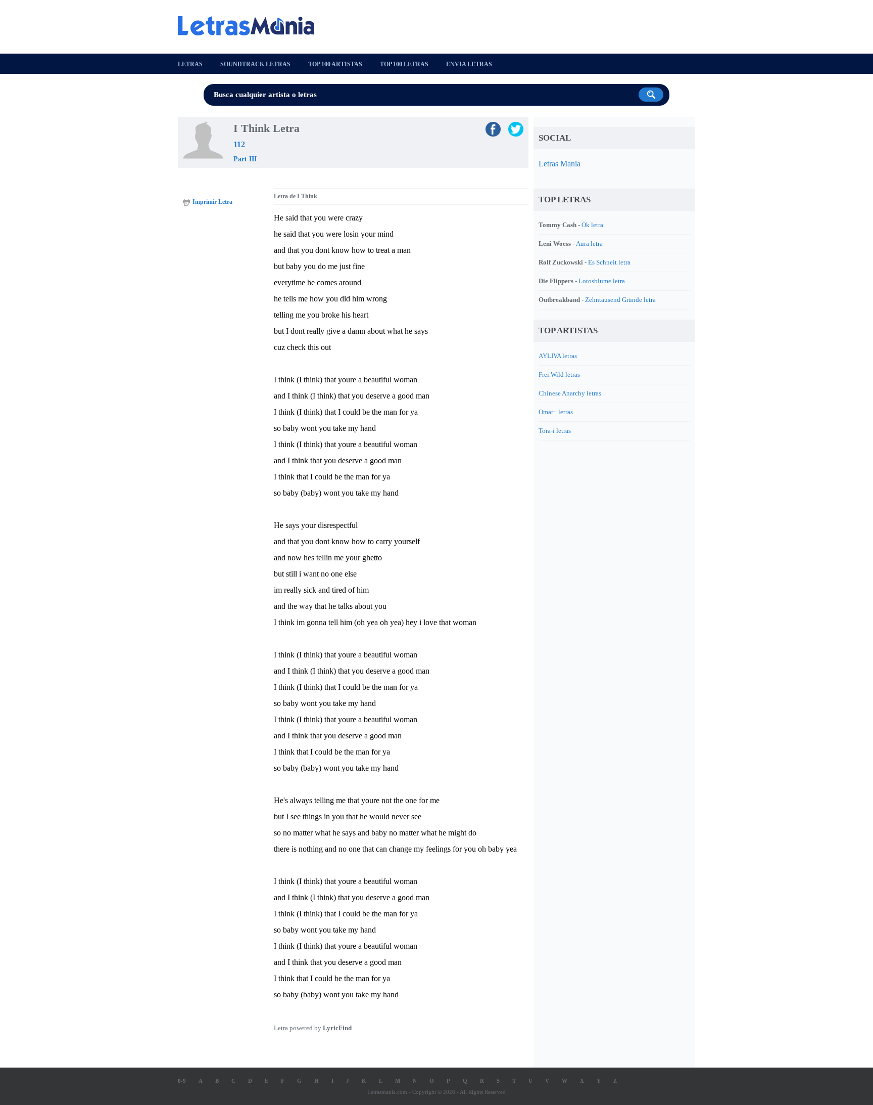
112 (239, 144)
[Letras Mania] (251, 26)
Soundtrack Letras (255, 64)
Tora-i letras (555, 430)
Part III (245, 159)
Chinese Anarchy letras (570, 393)
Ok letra (592, 225)
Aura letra (589, 243)
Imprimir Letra (212, 201)
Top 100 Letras (404, 64)
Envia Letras (469, 64)
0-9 (182, 1081)
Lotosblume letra (601, 281)
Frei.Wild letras (559, 374)
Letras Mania (559, 163)
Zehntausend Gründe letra (620, 299)
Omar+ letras (556, 412)
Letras (190, 64)
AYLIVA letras (558, 356)
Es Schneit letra (609, 262)
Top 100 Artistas (335, 64)
